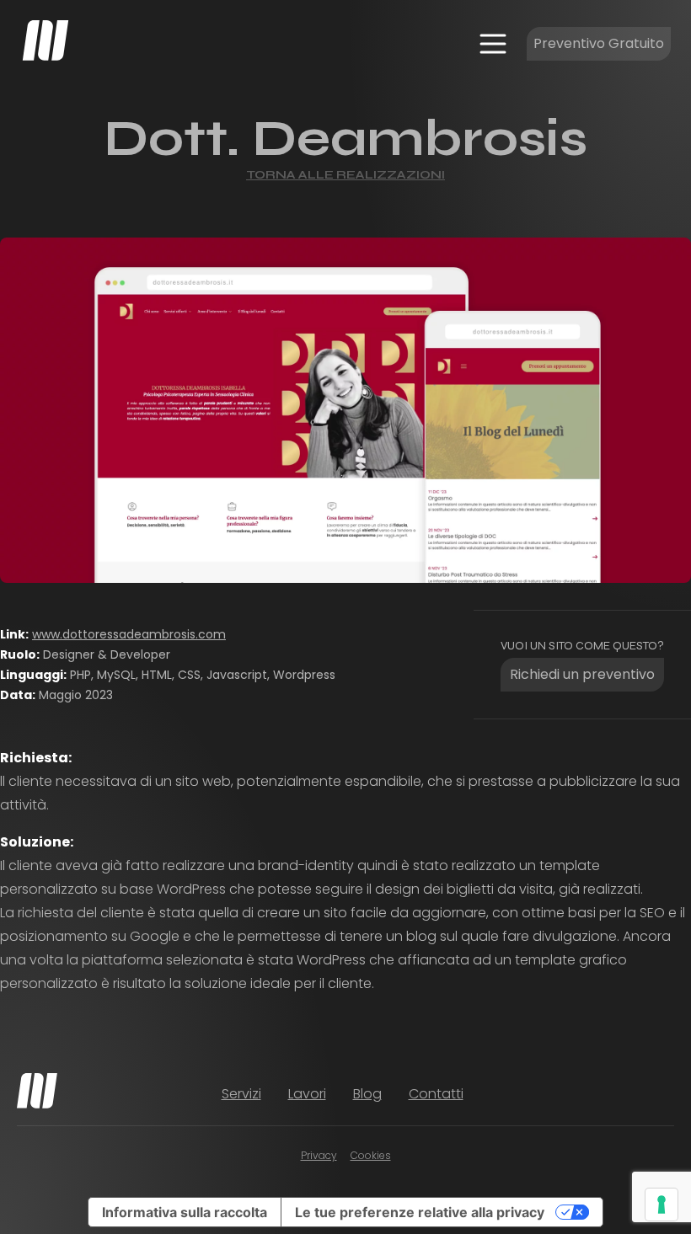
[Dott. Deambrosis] (345, 410)
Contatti (436, 1093)
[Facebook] (559, 1094)
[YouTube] (680, 1094)
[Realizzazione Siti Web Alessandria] (45, 40)
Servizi (241, 1093)
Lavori (307, 1093)
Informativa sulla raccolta (184, 1212)
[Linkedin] (619, 1094)
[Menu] (493, 44)
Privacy (319, 1155)
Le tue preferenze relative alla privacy (419, 1212)
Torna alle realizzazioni (345, 175)
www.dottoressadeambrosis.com (129, 634)
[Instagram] (589, 1094)
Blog (367, 1093)
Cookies (371, 1155)
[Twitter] (650, 1094)
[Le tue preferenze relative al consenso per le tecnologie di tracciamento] (661, 1205)
